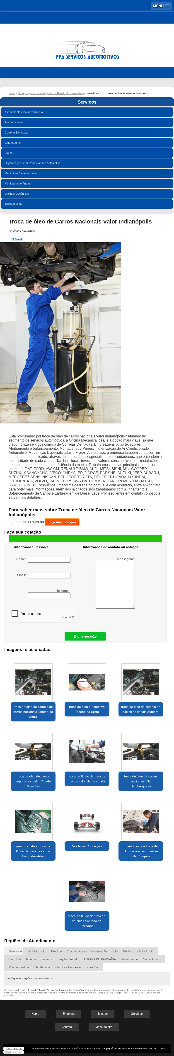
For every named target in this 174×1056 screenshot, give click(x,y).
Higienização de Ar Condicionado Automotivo (32, 163)
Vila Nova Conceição (87, 846)
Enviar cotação (85, 636)
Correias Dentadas (16, 132)
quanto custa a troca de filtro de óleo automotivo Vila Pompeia (140, 851)
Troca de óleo (13, 204)
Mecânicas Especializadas (21, 173)
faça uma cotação (62, 522)
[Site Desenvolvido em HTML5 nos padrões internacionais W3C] (13, 1052)
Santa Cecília (129, 959)
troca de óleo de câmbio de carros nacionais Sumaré (140, 709)
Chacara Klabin (77, 951)
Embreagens (13, 142)
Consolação (99, 951)
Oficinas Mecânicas (17, 193)
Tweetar (17, 239)
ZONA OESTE (36, 951)
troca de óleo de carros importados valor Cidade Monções (33, 781)
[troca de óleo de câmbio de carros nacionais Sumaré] (140, 680)
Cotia (114, 951)
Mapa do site (103, 1027)
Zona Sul (93, 967)
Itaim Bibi (15, 959)
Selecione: (16, 951)
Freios (8, 153)
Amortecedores (14, 122)
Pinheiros (47, 959)
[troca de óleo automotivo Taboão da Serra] (86, 680)
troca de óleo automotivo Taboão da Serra (87, 709)
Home (35, 1013)
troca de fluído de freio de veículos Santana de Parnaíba (86, 921)
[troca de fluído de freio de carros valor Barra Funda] (86, 749)
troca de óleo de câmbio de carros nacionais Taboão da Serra (33, 712)
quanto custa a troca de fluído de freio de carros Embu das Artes (33, 851)
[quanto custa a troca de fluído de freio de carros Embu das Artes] (33, 819)
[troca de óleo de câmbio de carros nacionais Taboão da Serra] (33, 680)
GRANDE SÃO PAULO (138, 951)
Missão (103, 1013)
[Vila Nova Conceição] (86, 819)
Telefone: (63, 590)
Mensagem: (126, 559)
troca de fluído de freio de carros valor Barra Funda (86, 778)
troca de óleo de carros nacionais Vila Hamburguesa (140, 781)
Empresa (69, 1013)
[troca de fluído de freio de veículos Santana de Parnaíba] (86, 889)
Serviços (87, 102)
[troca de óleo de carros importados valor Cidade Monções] (33, 749)
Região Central (67, 959)
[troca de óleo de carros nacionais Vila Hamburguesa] (140, 749)
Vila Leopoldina (19, 967)
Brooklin (56, 951)
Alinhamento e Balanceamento (24, 112)
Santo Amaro (151, 959)
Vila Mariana (42, 967)
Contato (67, 1027)
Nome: (22, 559)
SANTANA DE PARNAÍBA (99, 959)
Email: (22, 575)
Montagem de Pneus (17, 183)
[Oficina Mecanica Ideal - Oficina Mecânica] (87, 48)
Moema (31, 959)
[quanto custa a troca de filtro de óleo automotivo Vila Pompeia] (140, 819)
